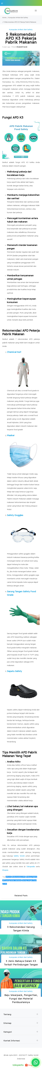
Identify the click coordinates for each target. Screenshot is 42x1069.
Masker (11, 435)
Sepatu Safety (14, 671)
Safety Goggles (15, 515)
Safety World (19, 856)
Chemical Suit (14, 351)
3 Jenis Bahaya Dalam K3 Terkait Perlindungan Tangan (21, 962)
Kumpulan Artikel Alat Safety (21, 29)
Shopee (5, 870)
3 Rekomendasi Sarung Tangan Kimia (21, 928)
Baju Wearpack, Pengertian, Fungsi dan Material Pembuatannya (21, 999)
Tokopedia (30, 866)
